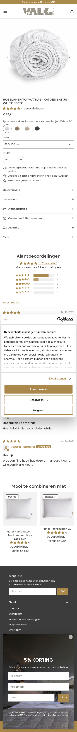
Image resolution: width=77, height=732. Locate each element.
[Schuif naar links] (7, 57)
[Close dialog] (71, 637)
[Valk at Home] (38, 11)
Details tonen (57, 378)
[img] (11, 313)
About (12, 602)
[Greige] (17, 128)
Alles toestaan (38, 389)
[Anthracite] (37, 128)
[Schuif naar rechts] (70, 57)
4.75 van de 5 (47, 263)
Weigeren (38, 410)
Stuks (6, 153)
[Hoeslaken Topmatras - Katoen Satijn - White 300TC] (7, 128)
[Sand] (27, 128)
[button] (5, 11)
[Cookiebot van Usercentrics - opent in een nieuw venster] (57, 319)
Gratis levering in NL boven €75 (38, 2)
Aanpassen (37, 399)
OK (63, 591)
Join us (63, 697)
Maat (6, 137)
